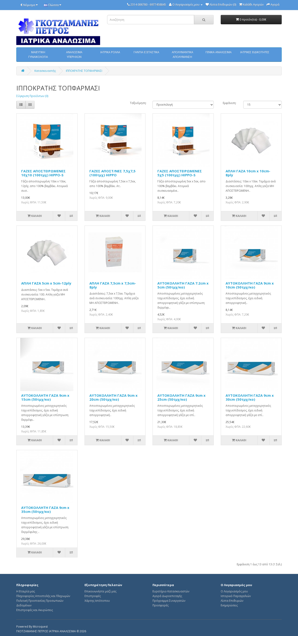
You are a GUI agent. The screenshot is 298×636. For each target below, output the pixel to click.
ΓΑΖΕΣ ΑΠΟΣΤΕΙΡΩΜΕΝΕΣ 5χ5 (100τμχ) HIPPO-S (179, 173)
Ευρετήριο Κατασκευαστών (170, 591)
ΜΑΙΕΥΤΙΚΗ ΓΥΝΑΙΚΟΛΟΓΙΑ (38, 54)
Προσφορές (160, 605)
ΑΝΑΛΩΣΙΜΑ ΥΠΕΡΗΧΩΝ (74, 54)
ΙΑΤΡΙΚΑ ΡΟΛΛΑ (110, 52)
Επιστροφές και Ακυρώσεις (34, 610)
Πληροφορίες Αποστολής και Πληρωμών (43, 596)
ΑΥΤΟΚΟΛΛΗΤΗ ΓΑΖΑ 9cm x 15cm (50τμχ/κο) (45, 397)
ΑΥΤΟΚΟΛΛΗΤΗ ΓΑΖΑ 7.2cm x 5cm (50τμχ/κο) (183, 285)
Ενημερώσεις (229, 605)
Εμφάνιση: (229, 103)
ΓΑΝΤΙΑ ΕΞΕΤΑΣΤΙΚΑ (146, 52)
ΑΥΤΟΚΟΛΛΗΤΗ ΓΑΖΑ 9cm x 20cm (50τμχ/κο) (113, 397)
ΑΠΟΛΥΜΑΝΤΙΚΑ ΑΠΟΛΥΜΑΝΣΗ (182, 54)
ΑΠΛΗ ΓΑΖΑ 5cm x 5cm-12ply (46, 283)
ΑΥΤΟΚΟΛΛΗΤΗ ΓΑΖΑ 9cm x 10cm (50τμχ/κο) (250, 285)
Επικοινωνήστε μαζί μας (100, 591)
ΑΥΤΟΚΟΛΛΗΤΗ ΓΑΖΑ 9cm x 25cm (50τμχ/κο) (181, 397)
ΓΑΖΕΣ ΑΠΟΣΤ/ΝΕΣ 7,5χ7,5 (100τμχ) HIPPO (112, 173)
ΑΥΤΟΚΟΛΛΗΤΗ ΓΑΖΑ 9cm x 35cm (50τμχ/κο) (45, 509)
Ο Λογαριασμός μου (234, 591)
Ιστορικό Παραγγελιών (236, 596)
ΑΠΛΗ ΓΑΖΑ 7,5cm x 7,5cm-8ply (112, 285)
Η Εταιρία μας (25, 591)
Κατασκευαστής (45, 71)
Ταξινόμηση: (138, 103)
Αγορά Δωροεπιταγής (167, 596)
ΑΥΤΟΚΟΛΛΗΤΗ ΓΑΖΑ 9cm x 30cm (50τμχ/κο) (250, 397)
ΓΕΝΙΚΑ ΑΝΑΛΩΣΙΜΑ (219, 52)
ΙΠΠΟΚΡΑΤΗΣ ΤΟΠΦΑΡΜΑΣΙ (84, 71)
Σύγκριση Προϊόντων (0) (32, 96)
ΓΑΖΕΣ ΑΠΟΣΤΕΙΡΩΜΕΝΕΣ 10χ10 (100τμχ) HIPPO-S (43, 173)
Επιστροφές (93, 596)
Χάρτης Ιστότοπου (97, 601)
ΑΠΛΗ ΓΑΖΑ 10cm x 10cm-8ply (248, 173)
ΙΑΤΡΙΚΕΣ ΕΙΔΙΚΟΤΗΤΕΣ (254, 52)
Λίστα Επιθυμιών (232, 601)
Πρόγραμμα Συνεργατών (168, 601)
